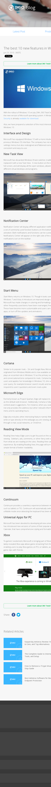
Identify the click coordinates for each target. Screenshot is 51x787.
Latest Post (19, 31)
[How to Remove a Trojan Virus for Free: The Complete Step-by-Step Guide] (13, 667)
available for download (28, 118)
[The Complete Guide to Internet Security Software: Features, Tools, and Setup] (13, 655)
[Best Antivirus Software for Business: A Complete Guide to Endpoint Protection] (13, 679)
